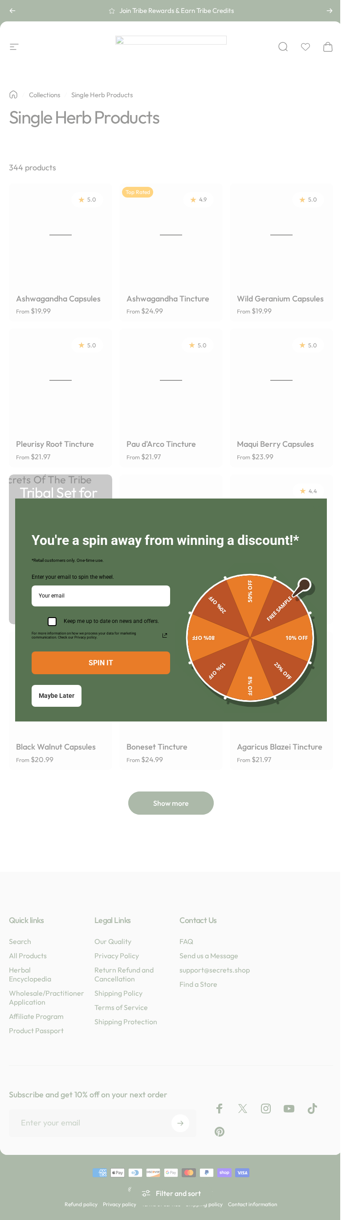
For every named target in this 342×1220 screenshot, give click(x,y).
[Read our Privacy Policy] (164, 635)
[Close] (316, 509)
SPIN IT (101, 663)
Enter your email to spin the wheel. (73, 577)
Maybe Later (56, 695)
